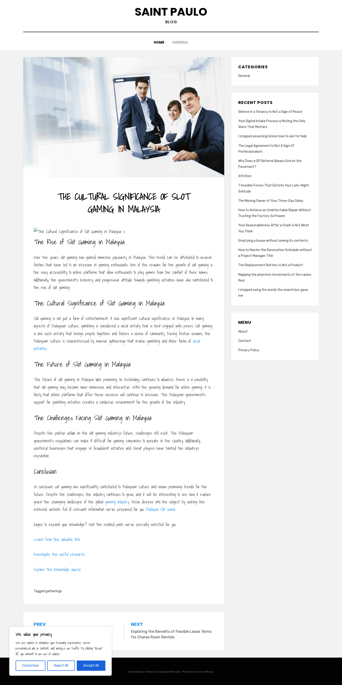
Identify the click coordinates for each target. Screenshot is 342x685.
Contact (244, 341)
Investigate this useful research (59, 554)
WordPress (206, 671)
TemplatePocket (169, 671)
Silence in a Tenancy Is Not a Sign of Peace (270, 112)
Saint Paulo (171, 12)
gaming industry (117, 502)
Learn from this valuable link (57, 539)
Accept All (91, 666)
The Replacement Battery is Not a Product (270, 265)
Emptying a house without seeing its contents (273, 241)
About (243, 332)
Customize (30, 666)
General (180, 42)
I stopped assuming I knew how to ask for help (272, 136)
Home (159, 42)
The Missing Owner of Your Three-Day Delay (270, 201)
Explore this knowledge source (57, 569)
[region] (60, 651)
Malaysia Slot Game (161, 509)
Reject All (61, 666)
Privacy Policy (248, 350)
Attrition (244, 176)
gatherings (54, 591)
